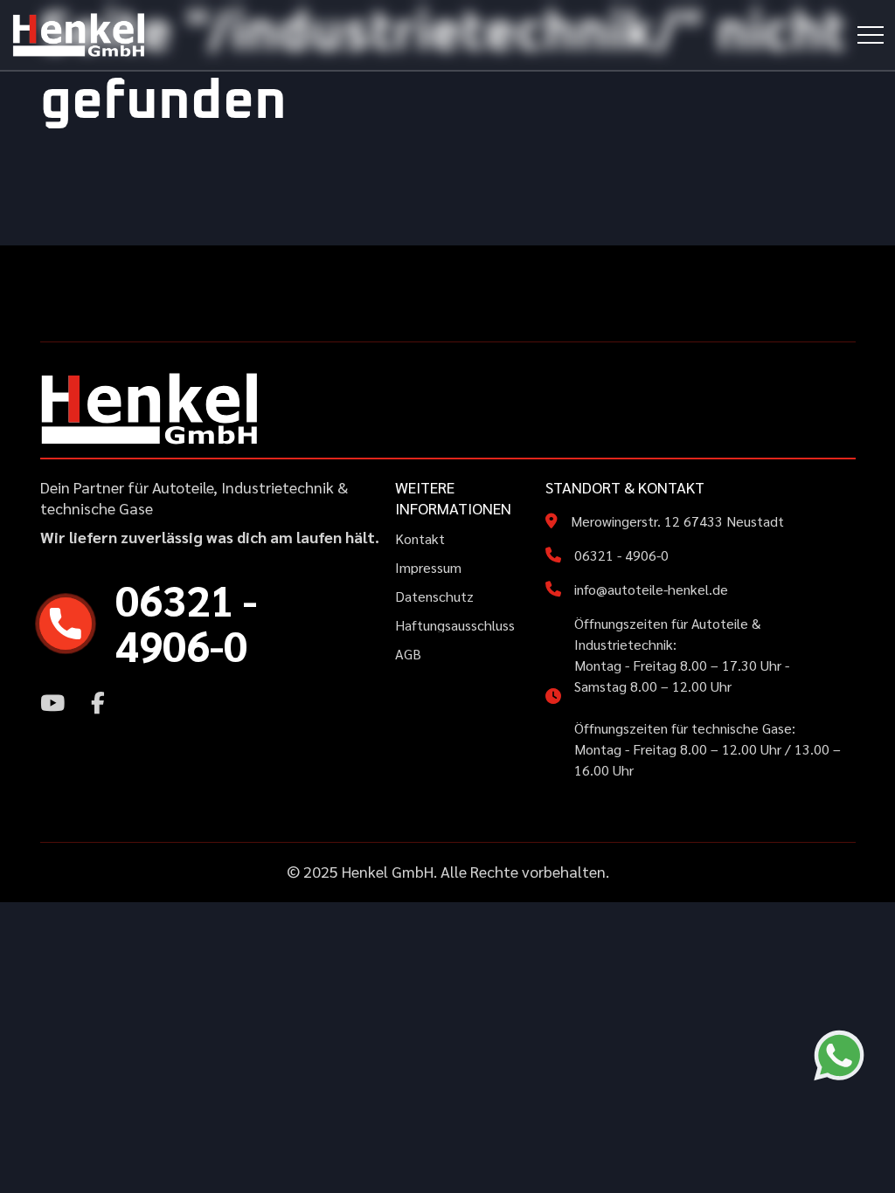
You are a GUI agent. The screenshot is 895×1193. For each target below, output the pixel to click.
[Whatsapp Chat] (839, 1055)
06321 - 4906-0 (621, 555)
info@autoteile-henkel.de (651, 589)
